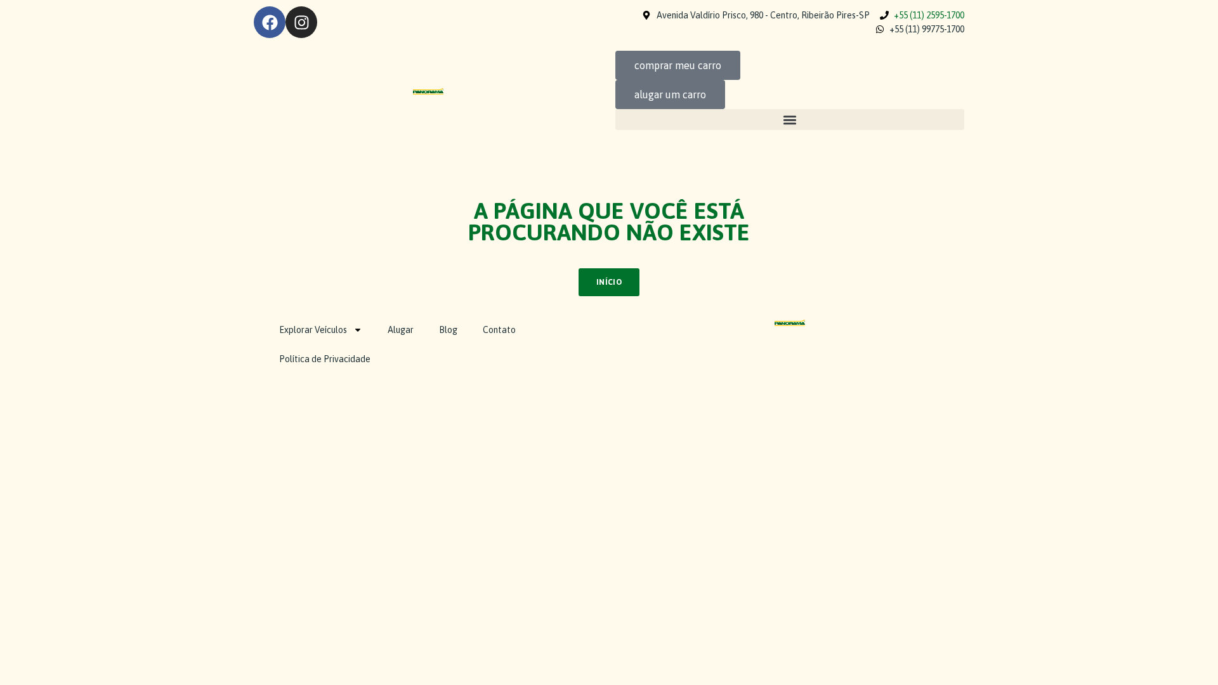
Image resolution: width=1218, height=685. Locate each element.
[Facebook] (269, 22)
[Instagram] (301, 22)
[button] (789, 119)
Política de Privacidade (324, 359)
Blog (448, 330)
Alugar (401, 330)
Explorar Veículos (313, 330)
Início (609, 282)
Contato (499, 330)
